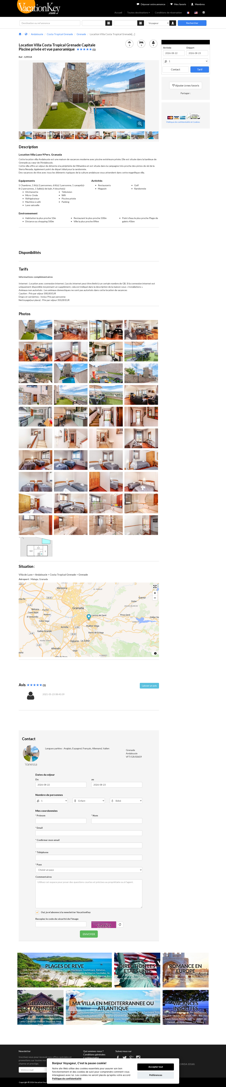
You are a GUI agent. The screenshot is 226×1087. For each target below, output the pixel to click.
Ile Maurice (90, 973)
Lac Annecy (198, 1022)
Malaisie (45, 1018)
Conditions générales (94, 1054)
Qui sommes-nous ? (93, 1051)
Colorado (152, 978)
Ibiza (107, 1012)
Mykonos (131, 1012)
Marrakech (186, 1015)
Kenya (175, 1019)
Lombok (37, 1018)
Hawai (120, 978)
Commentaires (43, 876)
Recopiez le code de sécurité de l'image (56, 918)
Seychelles (101, 973)
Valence (199, 978)
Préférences (155, 1075)
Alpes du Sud (185, 1019)
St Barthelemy (55, 970)
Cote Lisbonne (137, 1019)
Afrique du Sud (186, 1012)
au (92, 779)
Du (37, 779)
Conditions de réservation (168, 12)
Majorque (115, 1012)
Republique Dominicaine (41, 973)
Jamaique (24, 973)
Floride (67, 970)
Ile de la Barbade (62, 973)
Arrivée (167, 47)
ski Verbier (198, 1019)
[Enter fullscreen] (155, 586)
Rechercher (192, 23)
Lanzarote (95, 1015)
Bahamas (100, 970)
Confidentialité (91, 1057)
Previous (27, 95)
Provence (180, 978)
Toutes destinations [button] (137, 12)
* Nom (94, 815)
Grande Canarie (123, 1015)
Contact (175, 69)
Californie (128, 975)
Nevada (143, 978)
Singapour (50, 1021)
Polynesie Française (81, 976)
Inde (52, 1018)
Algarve (135, 1015)
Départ (190, 47)
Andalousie (95, 1019)
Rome (168, 975)
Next (150, 95)
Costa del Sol (146, 1015)
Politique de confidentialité (66, 1078)
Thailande (33, 970)
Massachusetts (131, 978)
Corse (140, 1012)
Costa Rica (197, 1015)
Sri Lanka (53, 976)
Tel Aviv (176, 1015)
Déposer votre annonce (153, 4)
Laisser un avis (149, 685)
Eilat (205, 1015)
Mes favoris (180, 4)
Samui (50, 1015)
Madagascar (200, 1012)
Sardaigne (149, 1012)
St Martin (43, 970)
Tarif (200, 69)
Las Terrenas (65, 976)
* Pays (38, 864)
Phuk (38, 1015)
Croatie (70, 1015)
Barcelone (185, 981)
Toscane (116, 1019)
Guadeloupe (89, 970)
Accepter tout (155, 1066)
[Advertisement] (89, 237)
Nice (198, 975)
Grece (123, 1012)
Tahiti (94, 976)
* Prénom (40, 815)
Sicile (157, 1012)
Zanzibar (167, 1015)
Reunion (21, 1015)
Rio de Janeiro (171, 1012)
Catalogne (106, 1019)
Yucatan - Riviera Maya (37, 976)
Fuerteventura (107, 1015)
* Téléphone (41, 852)
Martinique (76, 970)
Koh (45, 1015)
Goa (56, 1018)
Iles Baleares (78, 973)
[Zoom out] (155, 597)
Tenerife (85, 1015)
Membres (200, 4)
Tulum (168, 1019)
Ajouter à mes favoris (187, 85)
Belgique (190, 978)
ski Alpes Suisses (184, 1022)
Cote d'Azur (71, 1012)
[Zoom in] (155, 593)
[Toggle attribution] (155, 653)
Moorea (102, 976)
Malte (77, 1015)
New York (138, 975)
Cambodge (31, 1021)
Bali (25, 970)
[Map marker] (89, 617)
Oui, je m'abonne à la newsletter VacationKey (65, 912)
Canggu (28, 1018)
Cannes (191, 975)
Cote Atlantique (85, 1012)
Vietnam (41, 1021)
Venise (184, 975)
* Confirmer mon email (47, 840)
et (42, 1015)
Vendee (125, 1019)
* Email (39, 827)
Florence (176, 975)
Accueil (118, 12)
